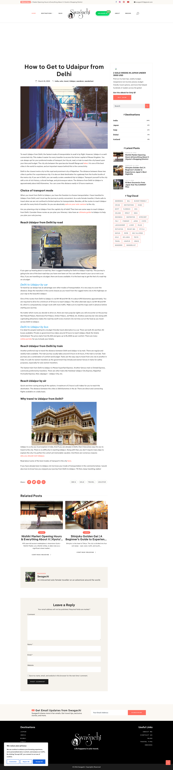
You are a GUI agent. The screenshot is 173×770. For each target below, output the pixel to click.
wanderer (80, 81)
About (117, 13)
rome (126, 233)
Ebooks (128, 13)
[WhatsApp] (44, 482)
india (57, 81)
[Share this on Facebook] (29, 482)
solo (61, 81)
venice (136, 241)
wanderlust (89, 81)
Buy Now (122, 97)
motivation (119, 229)
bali (128, 201)
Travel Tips (146, 741)
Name (30, 644)
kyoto (144, 221)
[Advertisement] (86, 38)
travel (66, 81)
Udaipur (72, 81)
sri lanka (126, 237)
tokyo (136, 237)
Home (34, 13)
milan (140, 225)
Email (30, 655)
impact (127, 213)
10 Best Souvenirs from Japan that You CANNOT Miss (135, 184)
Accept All (39, 762)
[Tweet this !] (34, 482)
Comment (31, 614)
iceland (118, 213)
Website (30, 665)
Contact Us (146, 735)
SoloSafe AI (102, 13)
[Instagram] (39, 482)
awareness (119, 201)
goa (135, 209)
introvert (143, 217)
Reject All (26, 762)
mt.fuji (141, 229)
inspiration (130, 217)
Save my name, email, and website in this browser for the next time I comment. (58, 676)
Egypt (117, 209)
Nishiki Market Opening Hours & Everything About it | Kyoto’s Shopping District (41, 538)
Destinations (46, 13)
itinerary (126, 221)
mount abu (131, 229)
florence (126, 209)
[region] (26, 754)
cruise (117, 205)
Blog (60, 13)
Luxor (131, 225)
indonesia (118, 217)
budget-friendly (140, 201)
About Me (148, 731)
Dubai (116, 135)
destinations (129, 205)
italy (117, 221)
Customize (13, 762)
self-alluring (137, 233)
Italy (115, 130)
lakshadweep (120, 225)
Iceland (116, 139)
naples (117, 233)
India (115, 120)
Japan (41, 532)
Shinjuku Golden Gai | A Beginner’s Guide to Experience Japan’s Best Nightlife (86, 538)
